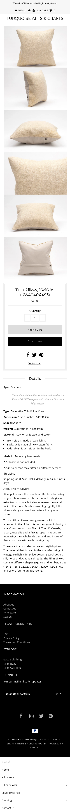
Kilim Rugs (9, 663)
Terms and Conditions (16, 642)
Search (7, 616)
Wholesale (9, 612)
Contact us (34, 363)
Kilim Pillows (9, 785)
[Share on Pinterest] (41, 355)
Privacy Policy (11, 638)
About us (8, 604)
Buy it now (35, 341)
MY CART (46, 10)
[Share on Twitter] (34, 355)
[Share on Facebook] (28, 355)
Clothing (7, 800)
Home (5, 769)
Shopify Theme (15, 743)
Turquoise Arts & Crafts (35, 18)
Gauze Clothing (12, 659)
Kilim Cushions (12, 667)
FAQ (5, 634)
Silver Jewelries (11, 792)
